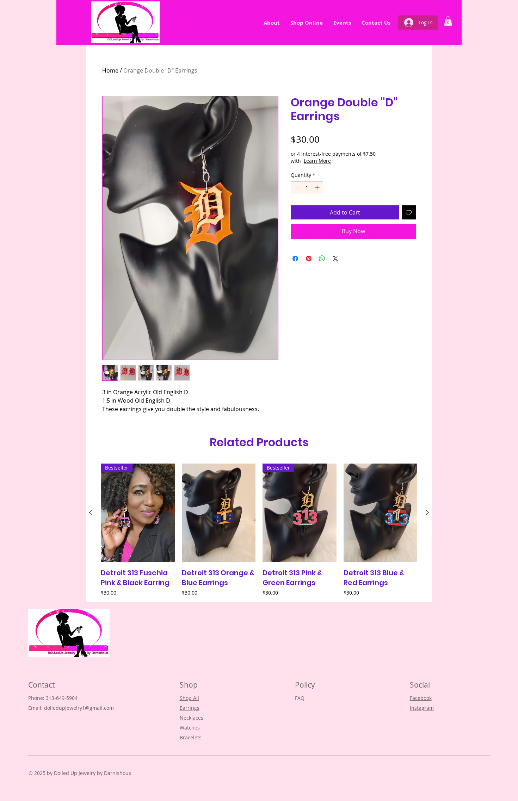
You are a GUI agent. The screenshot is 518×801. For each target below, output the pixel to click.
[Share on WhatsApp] (322, 258)
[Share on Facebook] (295, 258)
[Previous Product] (90, 512)
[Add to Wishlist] (409, 212)
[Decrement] (296, 187)
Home (110, 70)
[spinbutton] (307, 187)
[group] (259, 529)
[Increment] (317, 187)
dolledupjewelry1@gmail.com (79, 707)
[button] (448, 21)
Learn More (317, 160)
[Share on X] (335, 258)
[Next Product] (427, 512)
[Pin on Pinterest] (308, 258)
